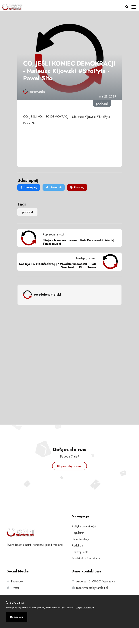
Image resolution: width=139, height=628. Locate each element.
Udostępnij (30, 187)
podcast (27, 212)
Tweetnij (56, 187)
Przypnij (79, 187)
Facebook (17, 581)
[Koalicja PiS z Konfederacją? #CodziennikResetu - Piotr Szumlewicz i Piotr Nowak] (109, 262)
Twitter (15, 588)
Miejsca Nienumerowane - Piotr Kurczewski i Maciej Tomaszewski (78, 242)
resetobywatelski (37, 92)
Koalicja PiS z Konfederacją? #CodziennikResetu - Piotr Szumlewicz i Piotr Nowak (57, 265)
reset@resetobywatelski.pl (92, 588)
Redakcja (77, 545)
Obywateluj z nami (69, 466)
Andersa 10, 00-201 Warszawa (95, 581)
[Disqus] (69, 364)
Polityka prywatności (84, 526)
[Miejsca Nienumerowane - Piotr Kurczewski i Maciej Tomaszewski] (30, 238)
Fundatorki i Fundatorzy (86, 558)
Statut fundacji (80, 539)
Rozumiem (16, 617)
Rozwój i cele (80, 552)
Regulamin (78, 533)
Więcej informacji (85, 607)
